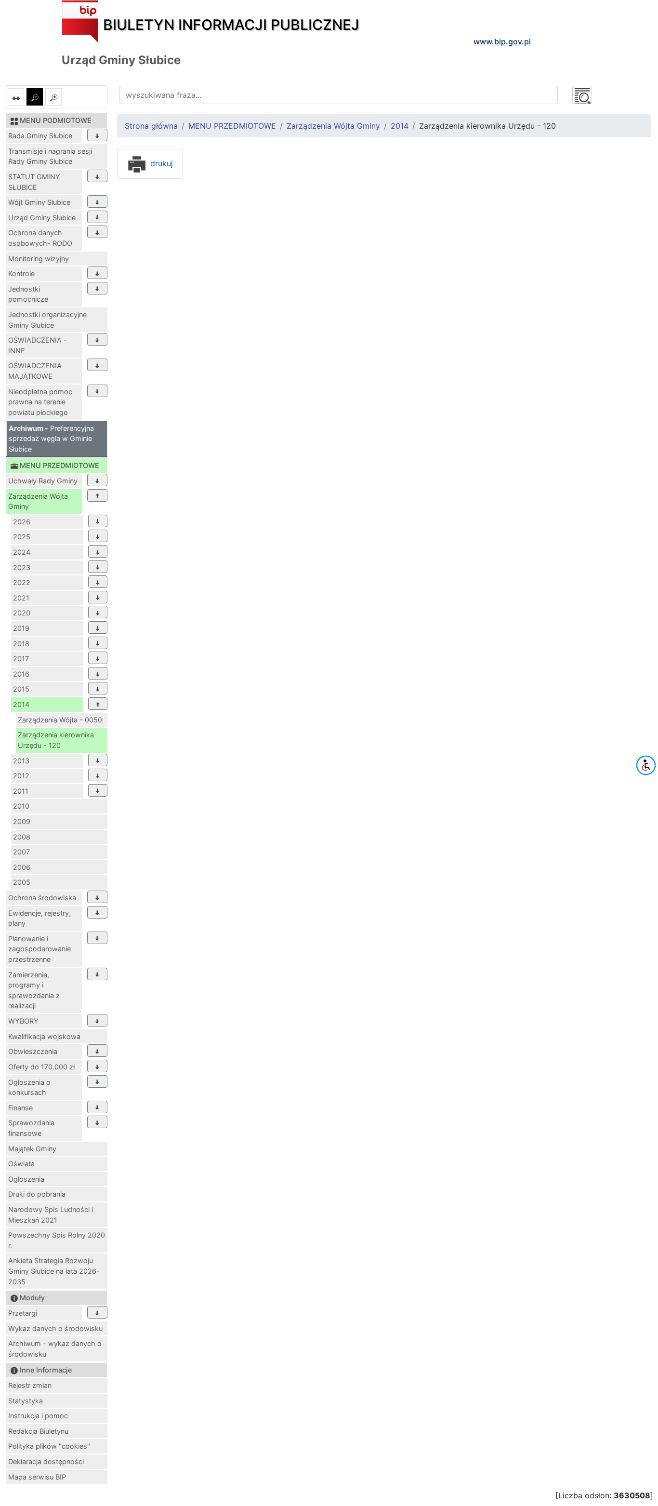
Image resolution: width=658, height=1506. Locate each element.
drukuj (160, 163)
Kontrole (21, 273)
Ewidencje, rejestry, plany (39, 918)
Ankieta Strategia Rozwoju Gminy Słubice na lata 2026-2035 (54, 1270)
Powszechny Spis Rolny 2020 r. (56, 1240)
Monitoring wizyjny (38, 258)
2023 (21, 567)
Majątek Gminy (32, 1149)
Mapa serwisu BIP (37, 1477)
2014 (21, 704)
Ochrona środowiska (42, 897)
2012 (21, 776)
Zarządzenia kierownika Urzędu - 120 (56, 740)
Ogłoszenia (26, 1179)
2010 (21, 806)
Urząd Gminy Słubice (42, 217)
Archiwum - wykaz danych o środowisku (55, 1348)
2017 (21, 658)
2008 (21, 837)
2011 (20, 791)
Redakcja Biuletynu (38, 1431)
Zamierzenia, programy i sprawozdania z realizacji (34, 990)
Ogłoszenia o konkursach (29, 1087)
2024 (21, 552)
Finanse (20, 1108)
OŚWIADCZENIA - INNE (37, 345)
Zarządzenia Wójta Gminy (38, 501)
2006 (21, 867)
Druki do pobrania (37, 1194)
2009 (21, 821)
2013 (21, 761)
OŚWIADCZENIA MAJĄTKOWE (35, 370)
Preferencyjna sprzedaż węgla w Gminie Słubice (51, 438)
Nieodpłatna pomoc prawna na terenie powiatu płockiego (40, 401)
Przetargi (22, 1313)
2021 (21, 598)
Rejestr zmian (30, 1385)
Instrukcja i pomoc (38, 1416)
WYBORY (23, 1021)
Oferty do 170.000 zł (41, 1067)
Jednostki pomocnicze (28, 294)
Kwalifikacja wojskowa (44, 1036)
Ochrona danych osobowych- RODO (40, 237)
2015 (21, 689)
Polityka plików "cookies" (49, 1446)
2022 (21, 582)
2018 (21, 644)
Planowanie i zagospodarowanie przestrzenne (39, 948)
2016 (21, 674)
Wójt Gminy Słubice (39, 202)
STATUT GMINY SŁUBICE (34, 182)
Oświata (21, 1163)
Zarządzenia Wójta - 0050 (60, 720)
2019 (21, 628)
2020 (21, 613)
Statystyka (25, 1401)
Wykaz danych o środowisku (55, 1328)
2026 (21, 522)
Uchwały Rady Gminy (43, 481)
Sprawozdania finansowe (31, 1128)
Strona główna (151, 126)
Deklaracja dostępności (46, 1461)
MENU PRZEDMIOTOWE (232, 126)
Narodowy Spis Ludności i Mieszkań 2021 (50, 1214)
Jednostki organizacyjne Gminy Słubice (47, 319)
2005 (21, 882)
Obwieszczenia (32, 1051)
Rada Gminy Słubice (40, 136)
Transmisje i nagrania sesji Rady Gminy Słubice (50, 156)
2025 (21, 537)
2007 (21, 852)
